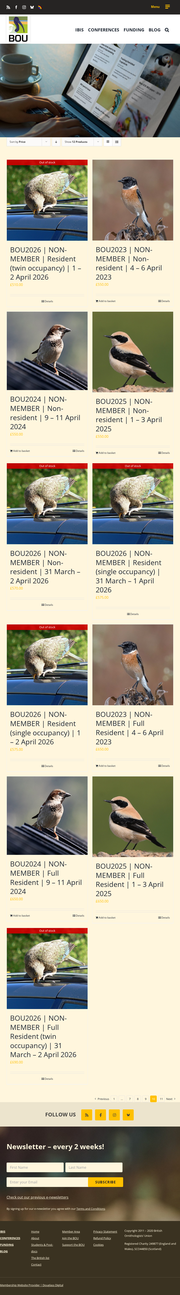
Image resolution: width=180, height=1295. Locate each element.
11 (161, 1099)
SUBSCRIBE (105, 1182)
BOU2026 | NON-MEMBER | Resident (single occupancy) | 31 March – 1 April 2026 (128, 571)
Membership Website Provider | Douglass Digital (31, 1285)
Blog (4, 1251)
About (35, 1238)
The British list (40, 1258)
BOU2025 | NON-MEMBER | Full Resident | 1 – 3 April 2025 (130, 879)
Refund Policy (102, 1238)
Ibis (2, 1232)
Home (35, 1232)
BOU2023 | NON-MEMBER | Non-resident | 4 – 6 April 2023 (129, 263)
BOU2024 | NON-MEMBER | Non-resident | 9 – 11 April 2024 (45, 412)
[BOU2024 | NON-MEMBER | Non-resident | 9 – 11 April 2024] (47, 351)
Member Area (71, 1232)
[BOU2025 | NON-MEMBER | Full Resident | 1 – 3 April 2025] (132, 816)
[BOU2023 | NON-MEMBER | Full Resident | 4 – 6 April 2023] (132, 664)
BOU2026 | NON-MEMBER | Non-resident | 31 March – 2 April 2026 (45, 566)
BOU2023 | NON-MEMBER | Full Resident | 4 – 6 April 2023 (130, 727)
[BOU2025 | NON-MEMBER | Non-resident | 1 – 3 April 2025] (132, 352)
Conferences (10, 1238)
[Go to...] (160, 6)
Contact (36, 1264)
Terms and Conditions (90, 1209)
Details (49, 301)
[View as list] (116, 141)
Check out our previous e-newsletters (37, 1197)
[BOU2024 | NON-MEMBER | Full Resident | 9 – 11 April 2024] (47, 815)
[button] (167, 29)
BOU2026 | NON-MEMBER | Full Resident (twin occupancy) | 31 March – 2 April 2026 (43, 1036)
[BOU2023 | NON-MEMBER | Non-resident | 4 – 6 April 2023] (132, 200)
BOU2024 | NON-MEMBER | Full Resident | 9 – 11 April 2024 (46, 877)
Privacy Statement (105, 1232)
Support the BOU (73, 1245)
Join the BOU (70, 1238)
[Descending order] (56, 141)
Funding (7, 1245)
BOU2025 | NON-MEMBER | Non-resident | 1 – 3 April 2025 (129, 414)
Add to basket (107, 301)
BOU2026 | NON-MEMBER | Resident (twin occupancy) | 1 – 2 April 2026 (45, 263)
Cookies (98, 1245)
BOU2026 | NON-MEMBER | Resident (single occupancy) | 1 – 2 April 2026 (45, 727)
